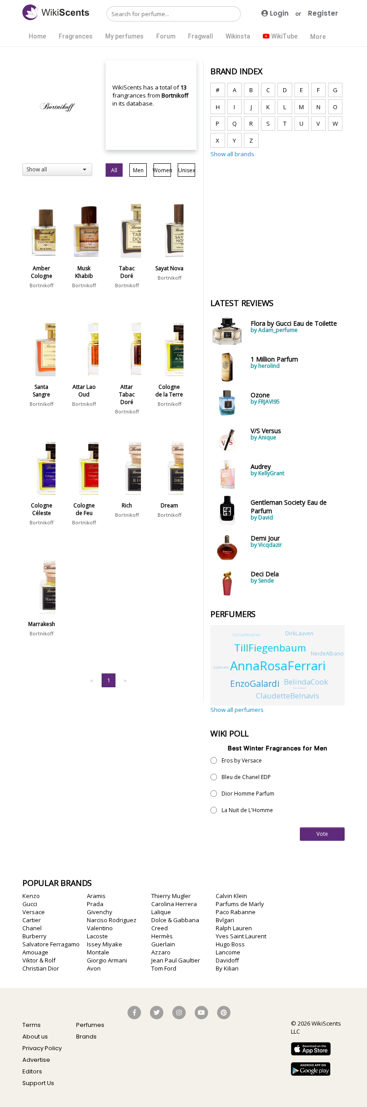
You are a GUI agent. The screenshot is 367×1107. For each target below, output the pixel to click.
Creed (159, 928)
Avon (94, 968)
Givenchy (99, 912)
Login (278, 13)
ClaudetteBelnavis (287, 695)
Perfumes (90, 1025)
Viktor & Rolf (38, 960)
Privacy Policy (42, 1048)
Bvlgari (225, 920)
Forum (165, 36)
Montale (98, 952)
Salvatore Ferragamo (51, 944)
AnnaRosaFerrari (277, 665)
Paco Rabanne (236, 912)
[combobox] (57, 169)
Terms (31, 1025)
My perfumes (124, 36)
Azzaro (161, 952)
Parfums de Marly (240, 904)
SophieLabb (221, 667)
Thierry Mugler (171, 896)
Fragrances (76, 36)
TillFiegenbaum (270, 647)
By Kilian (227, 968)
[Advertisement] (277, 223)
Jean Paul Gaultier (175, 960)
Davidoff (227, 960)
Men (138, 170)
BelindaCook (306, 682)
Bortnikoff (41, 285)
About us (35, 1036)
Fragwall (200, 36)
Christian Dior (40, 968)
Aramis (96, 896)
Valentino (100, 928)
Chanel (32, 928)
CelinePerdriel (246, 635)
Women (162, 170)
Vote (322, 834)
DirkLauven (299, 633)
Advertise (36, 1060)
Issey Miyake (104, 944)
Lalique (161, 912)
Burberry (34, 936)
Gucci (29, 904)
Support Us (38, 1083)
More (318, 36)
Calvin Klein (231, 896)
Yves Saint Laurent (241, 936)
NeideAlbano (327, 653)
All (114, 170)
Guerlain (163, 944)
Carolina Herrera (174, 904)
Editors (32, 1071)
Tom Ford (163, 968)
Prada (95, 904)
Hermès (162, 936)
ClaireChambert (299, 688)
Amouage (35, 952)
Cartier (31, 920)
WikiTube (284, 36)
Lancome (228, 952)
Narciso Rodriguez (112, 920)
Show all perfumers (237, 710)
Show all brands (232, 154)
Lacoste (97, 936)
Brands (86, 1036)
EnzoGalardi (254, 683)
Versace (33, 912)
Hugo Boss (230, 944)
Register (323, 13)
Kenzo (31, 896)
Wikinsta (238, 36)
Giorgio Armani (107, 960)
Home (37, 36)
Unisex (186, 170)
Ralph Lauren (234, 928)
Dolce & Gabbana (175, 920)
